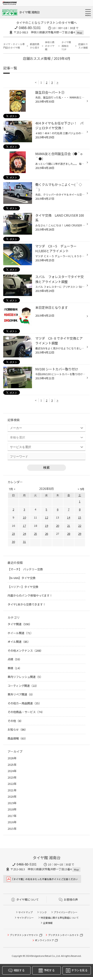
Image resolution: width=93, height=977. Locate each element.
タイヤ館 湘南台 (29, 12)
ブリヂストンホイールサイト (63, 935)
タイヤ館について (27, 899)
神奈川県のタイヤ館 (50, 45)
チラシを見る (79, 970)
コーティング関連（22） (23, 686)
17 (24, 526)
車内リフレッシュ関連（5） (25, 677)
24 (24, 534)
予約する (49, 970)
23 (13, 534)
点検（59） (15, 659)
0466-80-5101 (30, 27)
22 (79, 526)
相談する (19, 970)
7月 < (12, 489)
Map (79, 32)
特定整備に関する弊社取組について (60, 917)
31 (24, 542)
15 (79, 517)
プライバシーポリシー (65, 912)
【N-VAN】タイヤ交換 (21, 578)
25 (35, 534)
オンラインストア (44, 940)
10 (24, 517)
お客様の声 (71, 899)
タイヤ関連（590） (20, 624)
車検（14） (15, 668)
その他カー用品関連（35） (25, 703)
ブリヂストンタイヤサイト (24, 935)
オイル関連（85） (19, 642)
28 (68, 534)
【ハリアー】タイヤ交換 (23, 587)
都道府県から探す (34, 45)
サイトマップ (25, 912)
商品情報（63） (17, 738)
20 (57, 526)
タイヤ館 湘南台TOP (66, 45)
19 (46, 526)
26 (46, 534)
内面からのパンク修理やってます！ (30, 595)
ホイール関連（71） (20, 633)
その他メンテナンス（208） (25, 650)
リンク (43, 912)
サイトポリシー (25, 917)
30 (13, 542)
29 (79, 534)
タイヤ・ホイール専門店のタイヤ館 (14, 45)
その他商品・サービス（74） (26, 712)
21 (68, 526)
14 (68, 517)
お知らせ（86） (17, 729)
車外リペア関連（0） (21, 694)
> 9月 (81, 489)
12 (46, 517)
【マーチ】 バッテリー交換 (25, 569)
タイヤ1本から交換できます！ (27, 604)
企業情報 (48, 923)
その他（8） (15, 721)
